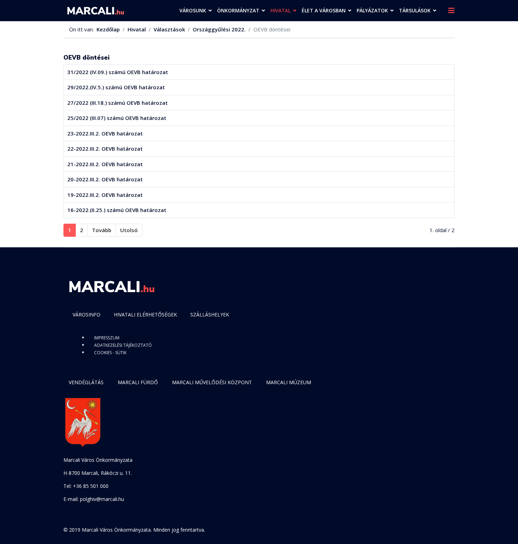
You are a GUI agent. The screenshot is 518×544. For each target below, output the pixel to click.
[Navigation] (451, 10)
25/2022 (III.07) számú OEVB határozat (116, 117)
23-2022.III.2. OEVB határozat (105, 133)
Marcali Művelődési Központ (212, 382)
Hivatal (280, 10)
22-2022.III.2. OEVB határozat (105, 148)
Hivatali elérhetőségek (145, 314)
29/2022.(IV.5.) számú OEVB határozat (116, 87)
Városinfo (86, 314)
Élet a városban (324, 10)
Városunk (192, 10)
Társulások (415, 10)
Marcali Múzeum (288, 382)
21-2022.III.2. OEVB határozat (105, 164)
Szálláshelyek (209, 314)
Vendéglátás (86, 382)
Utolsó (129, 230)
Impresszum (106, 338)
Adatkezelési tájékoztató (123, 345)
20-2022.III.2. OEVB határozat (105, 179)
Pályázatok (372, 10)
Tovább (101, 230)
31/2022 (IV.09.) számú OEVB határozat (117, 71)
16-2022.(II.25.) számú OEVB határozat (116, 209)
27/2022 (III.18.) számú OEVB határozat (118, 102)
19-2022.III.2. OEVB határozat (105, 194)
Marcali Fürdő (138, 382)
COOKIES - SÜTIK (110, 353)
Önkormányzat (238, 10)
